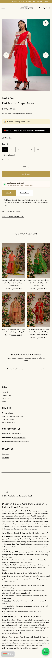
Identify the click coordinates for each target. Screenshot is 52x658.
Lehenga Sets (9, 590)
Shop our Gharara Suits (27, 645)
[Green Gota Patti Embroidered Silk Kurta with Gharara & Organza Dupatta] (38, 260)
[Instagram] (6, 492)
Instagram (5, 454)
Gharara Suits (9, 606)
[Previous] (6, 55)
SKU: (3, 211)
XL (31, 149)
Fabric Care (24, 193)
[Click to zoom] (46, 23)
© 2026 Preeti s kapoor (10, 496)
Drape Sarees (9, 595)
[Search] (39, 7)
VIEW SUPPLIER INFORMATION (13, 217)
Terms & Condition (8, 422)
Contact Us (5, 398)
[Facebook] (3, 492)
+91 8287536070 (19, 437)
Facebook (5, 457)
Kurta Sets (7, 601)
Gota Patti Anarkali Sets (12, 585)
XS (5, 149)
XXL (38, 149)
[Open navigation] (9, 8)
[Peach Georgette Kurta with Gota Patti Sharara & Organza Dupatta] (13, 309)
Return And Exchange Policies (12, 416)
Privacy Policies (7, 413)
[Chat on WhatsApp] (45, 651)
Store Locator (6, 395)
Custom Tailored (9, 155)
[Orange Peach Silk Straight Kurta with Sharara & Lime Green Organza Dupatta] (13, 260)
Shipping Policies (8, 419)
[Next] (46, 55)
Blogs (4, 401)
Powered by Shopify (25, 496)
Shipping (15, 113)
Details (8, 193)
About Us (5, 392)
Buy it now (26, 174)
